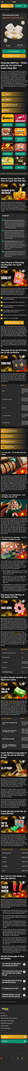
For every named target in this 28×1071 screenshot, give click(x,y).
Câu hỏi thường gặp (5, 1028)
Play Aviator (20, 124)
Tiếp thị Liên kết (5, 1025)
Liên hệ (2, 1013)
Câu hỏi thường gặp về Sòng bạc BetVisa (16, 173)
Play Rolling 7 (7, 153)
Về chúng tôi (4, 1015)
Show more (20, 167)
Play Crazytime (7, 138)
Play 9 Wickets (7, 124)
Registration (5, 6)
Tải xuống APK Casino (14, 56)
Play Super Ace (7, 167)
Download (18, 6)
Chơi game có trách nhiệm (7, 1020)
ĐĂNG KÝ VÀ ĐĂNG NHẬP (12, 322)
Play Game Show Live (20, 139)
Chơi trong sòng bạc (14, 51)
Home (2, 9)
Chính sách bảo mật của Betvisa (9, 1018)
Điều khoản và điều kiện (6, 1023)
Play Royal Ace (20, 153)
